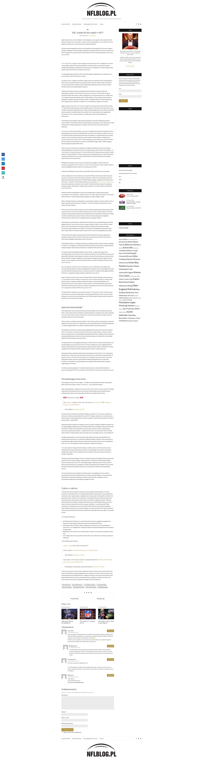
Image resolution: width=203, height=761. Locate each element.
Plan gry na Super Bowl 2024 (133, 208)
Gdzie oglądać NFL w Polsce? (90, 24)
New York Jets (129, 295)
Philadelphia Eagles (102, 587)
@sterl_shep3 (68, 545)
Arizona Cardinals (125, 242)
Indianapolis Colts (126, 269)
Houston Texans (133, 266)
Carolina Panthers (125, 250)
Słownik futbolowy (76, 24)
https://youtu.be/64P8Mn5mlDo (76, 682)
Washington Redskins (132, 321)
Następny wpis (101, 598)
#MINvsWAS (108, 560)
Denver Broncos (66, 585)
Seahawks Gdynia (122, 312)
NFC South (136, 295)
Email (120, 94)
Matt (69, 675)
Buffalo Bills (128, 247)
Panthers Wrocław (133, 298)
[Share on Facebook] (3, 155)
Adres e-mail (65, 717)
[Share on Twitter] (3, 160)
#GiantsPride (76, 550)
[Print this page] (3, 174)
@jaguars (69, 402)
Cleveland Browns (125, 256)
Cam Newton (135, 247)
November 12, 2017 (78, 409)
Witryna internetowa (67, 723)
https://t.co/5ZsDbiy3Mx (71, 405)
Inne (120, 176)
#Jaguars (108, 402)
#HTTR (100, 560)
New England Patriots (78, 587)
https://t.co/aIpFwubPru (90, 550)
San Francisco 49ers (131, 308)
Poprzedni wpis (75, 598)
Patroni (101, 24)
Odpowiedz (110, 631)
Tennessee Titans (134, 318)
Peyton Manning (127, 300)
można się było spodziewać (105, 182)
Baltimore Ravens (132, 244)
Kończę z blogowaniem (132, 196)
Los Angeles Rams (101, 585)
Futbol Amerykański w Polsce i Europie (128, 173)
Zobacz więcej (130, 66)
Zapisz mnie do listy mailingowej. (72, 732)
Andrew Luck (135, 239)
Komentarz (64, 695)
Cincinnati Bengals (129, 253)
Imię (120, 88)
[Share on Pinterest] (3, 169)
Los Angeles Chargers (89, 585)
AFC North (130, 239)
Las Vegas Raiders (133, 276)
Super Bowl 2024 (65, 24)
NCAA (120, 179)
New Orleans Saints (91, 587)
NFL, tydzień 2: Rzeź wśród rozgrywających (106, 622)
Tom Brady (122, 321)
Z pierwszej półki (123, 228)
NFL (88, 29)
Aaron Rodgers (123, 239)
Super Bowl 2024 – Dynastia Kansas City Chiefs (133, 202)
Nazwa (63, 712)
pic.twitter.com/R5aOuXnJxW (73, 562)
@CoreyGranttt (97, 402)
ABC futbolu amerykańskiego (125, 170)
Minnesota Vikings (66, 587)
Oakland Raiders (123, 298)
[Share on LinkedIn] (3, 165)
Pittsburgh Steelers (127, 305)
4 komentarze (92, 35)
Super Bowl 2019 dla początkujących (67, 622)
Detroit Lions (123, 263)
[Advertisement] (130, 135)
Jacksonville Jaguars (77, 585)
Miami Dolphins (129, 282)
